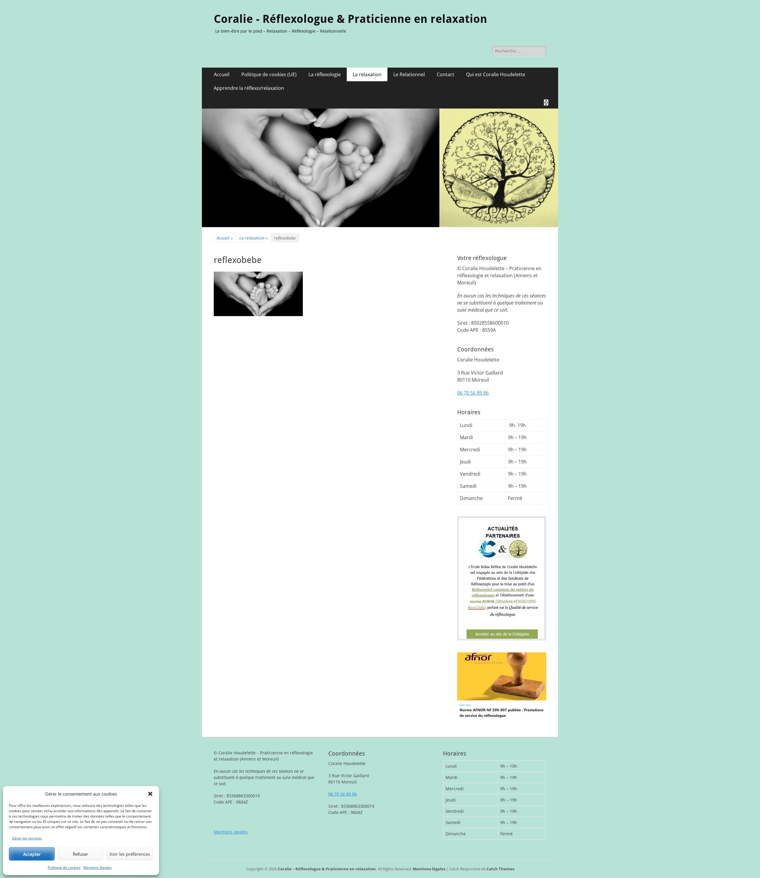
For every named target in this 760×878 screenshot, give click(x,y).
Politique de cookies (64, 867)
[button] (150, 794)
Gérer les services (27, 838)
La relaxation (367, 74)
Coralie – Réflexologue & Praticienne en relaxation (327, 868)
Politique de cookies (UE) (269, 74)
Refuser (80, 854)
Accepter (32, 854)
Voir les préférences (130, 854)
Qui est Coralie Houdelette (495, 74)
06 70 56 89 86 (473, 393)
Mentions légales (97, 867)
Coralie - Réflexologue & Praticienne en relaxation (350, 19)
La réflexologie (324, 74)
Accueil (221, 74)
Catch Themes (500, 868)
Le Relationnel (409, 74)
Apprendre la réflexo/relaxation (249, 88)
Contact (445, 74)
